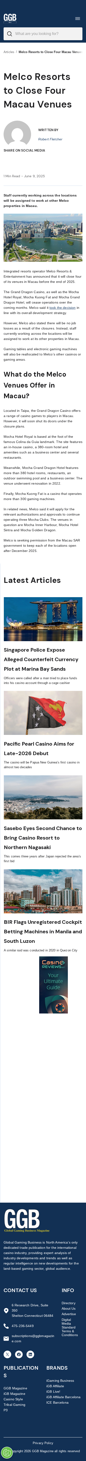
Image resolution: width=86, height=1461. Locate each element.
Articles (9, 52)
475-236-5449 (23, 1326)
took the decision (62, 308)
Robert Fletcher (50, 139)
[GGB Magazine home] (10, 18)
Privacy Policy (43, 1443)
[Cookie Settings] (7, 1453)
